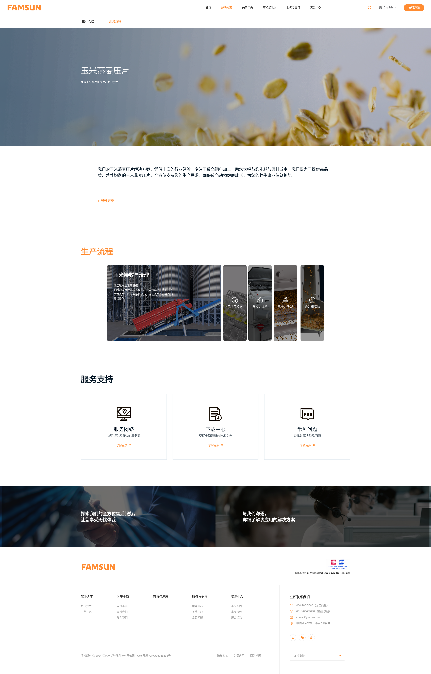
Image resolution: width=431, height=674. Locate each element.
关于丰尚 (247, 7)
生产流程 (88, 21)
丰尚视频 (236, 611)
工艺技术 (86, 611)
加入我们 (122, 617)
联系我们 (122, 611)
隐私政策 (222, 655)
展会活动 (236, 617)
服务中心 (197, 606)
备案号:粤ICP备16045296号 (154, 655)
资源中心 (315, 7)
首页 (208, 7)
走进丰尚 (122, 606)
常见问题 (197, 617)
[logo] (24, 7)
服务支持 (115, 21)
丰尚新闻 (236, 606)
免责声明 (239, 655)
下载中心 (197, 611)
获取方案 (414, 7)
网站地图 (255, 655)
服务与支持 (293, 7)
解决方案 (226, 7)
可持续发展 (269, 7)
